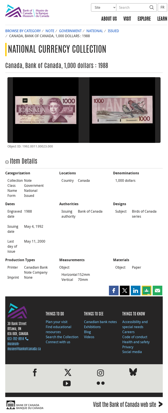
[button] (114, 290)
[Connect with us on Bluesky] (133, 373)
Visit (127, 19)
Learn (162, 19)
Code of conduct (134, 336)
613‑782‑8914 (15, 339)
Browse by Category (23, 30)
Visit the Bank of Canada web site (128, 405)
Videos (89, 336)
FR (162, 7)
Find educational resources (58, 329)
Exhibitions (92, 326)
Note (50, 30)
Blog (87, 331)
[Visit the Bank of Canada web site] (43, 405)
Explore (144, 19)
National (94, 30)
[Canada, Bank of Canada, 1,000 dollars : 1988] (46, 110)
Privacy (127, 347)
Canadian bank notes (100, 321)
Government (70, 30)
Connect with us (58, 342)
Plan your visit (56, 321)
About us (109, 19)
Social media (132, 351)
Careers (128, 331)
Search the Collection (62, 336)
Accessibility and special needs (135, 324)
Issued (113, 30)
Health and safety (136, 342)
